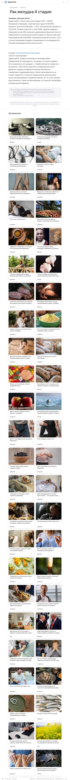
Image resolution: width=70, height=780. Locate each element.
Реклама (14, 778)
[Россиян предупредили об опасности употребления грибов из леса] (48, 680)
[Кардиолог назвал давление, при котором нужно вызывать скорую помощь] (21, 653)
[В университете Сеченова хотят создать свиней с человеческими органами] (48, 378)
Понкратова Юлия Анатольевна (28, 53)
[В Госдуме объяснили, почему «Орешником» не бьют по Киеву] (48, 296)
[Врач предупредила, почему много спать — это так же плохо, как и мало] (48, 488)
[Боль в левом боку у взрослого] (21, 680)
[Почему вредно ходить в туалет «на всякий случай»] (21, 543)
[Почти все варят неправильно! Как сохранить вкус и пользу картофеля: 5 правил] (48, 323)
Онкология (23, 7)
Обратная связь (60, 778)
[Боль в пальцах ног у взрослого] (21, 763)
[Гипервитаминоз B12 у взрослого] (48, 515)
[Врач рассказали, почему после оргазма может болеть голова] (21, 351)
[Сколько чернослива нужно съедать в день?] (21, 460)
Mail (3, 778)
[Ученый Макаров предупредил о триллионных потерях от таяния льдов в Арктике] (48, 406)
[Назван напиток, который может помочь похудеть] (21, 323)
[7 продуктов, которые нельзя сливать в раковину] (21, 488)
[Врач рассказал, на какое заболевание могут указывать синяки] (21, 186)
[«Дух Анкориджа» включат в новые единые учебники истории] (48, 625)
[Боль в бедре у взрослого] (48, 433)
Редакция (32, 778)
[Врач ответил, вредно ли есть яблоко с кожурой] (21, 406)
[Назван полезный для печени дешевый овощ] (21, 378)
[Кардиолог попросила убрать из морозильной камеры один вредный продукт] (48, 186)
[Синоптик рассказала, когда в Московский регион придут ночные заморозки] (48, 763)
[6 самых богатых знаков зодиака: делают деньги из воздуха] (48, 598)
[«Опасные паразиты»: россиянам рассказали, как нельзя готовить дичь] (21, 296)
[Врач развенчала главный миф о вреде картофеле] (21, 598)
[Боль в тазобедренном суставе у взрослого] (21, 433)
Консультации (13, 7)
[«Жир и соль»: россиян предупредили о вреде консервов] (21, 708)
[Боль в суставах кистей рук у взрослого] (48, 460)
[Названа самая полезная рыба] (48, 708)
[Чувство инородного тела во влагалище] (48, 351)
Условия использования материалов (45, 778)
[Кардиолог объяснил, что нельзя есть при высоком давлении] (21, 241)
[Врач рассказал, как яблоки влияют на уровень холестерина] (48, 213)
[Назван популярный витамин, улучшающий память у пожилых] (21, 268)
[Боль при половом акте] (21, 213)
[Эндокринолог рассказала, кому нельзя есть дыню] (21, 570)
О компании (8, 778)
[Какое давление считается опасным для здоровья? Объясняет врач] (21, 158)
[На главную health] (11, 2)
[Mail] (6, 2)
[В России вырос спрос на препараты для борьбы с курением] (48, 543)
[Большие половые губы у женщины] (48, 158)
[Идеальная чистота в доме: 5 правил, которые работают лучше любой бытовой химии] (21, 625)
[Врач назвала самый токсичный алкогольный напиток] (48, 570)
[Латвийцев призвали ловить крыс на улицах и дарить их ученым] (21, 515)
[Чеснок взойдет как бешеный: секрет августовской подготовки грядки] (48, 268)
